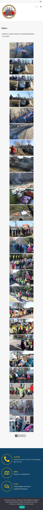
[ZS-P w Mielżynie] (9, 11)
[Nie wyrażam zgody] (41, 504)
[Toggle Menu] (36, 6)
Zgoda (22, 507)
